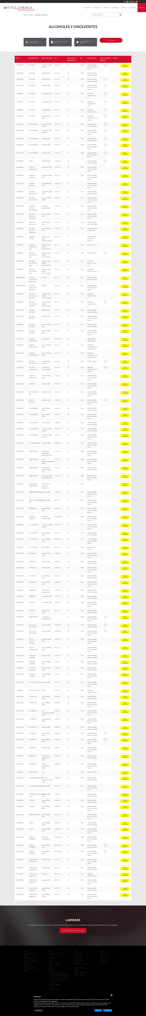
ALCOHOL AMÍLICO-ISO (33, 168)
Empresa (76, 953)
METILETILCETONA (34, 682)
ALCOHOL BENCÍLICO (32, 184)
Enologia (25, 970)
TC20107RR (19, 73)
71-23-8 (57, 375)
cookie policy (54, 1001)
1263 (82, 772)
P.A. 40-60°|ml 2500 (46, 846)
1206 (82, 553)
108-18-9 (57, 492)
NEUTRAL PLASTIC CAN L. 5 (92, 111)
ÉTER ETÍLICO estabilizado (33, 868)
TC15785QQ (20, 647)
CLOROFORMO (33, 459)
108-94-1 (57, 443)
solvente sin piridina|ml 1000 (46, 618)
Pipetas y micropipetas (54, 963)
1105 (82, 167)
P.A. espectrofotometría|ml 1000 (47, 713)
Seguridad (51, 970)
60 (68, 214)
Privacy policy (103, 961)
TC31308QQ (20, 144)
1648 (82, 124)
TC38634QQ (20, 459)
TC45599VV (19, 261)
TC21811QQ (20, 516)
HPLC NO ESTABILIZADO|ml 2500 (47, 780)
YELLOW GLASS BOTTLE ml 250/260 (91, 238)
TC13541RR (19, 845)
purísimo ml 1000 (47, 167)
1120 (82, 206)
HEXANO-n (32, 596)
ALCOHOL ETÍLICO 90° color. (32, 247)
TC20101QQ (20, 85)
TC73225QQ (20, 814)
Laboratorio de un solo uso (55, 953)
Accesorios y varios (53, 982)
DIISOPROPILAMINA (34, 492)
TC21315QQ (20, 837)
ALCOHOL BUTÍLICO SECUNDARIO (33, 208)
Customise (38, 1010)
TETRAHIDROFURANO (34, 778)
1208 (82, 590)
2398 (82, 625)
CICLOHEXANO (33, 408)
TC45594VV (19, 302)
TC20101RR (19, 79)
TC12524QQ (20, 206)
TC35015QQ (20, 567)
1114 (82, 384)
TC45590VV (19, 294)
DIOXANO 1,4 (33, 508)
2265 (82, 500)
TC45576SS (19, 361)
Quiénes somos (78, 956)
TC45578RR (19, 345)
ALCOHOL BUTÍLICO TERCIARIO (32, 216)
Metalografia (26, 965)
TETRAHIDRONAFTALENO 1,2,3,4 (34, 795)
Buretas (51, 965)
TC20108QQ (20, 65)
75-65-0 (57, 214)
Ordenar (111, 40)
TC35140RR (19, 733)
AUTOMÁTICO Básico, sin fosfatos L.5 (46, 486)
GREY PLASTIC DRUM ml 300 (91, 340)
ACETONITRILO (33, 124)
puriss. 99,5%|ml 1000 (46, 199)
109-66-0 (57, 733)
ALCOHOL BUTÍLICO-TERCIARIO (32, 230)
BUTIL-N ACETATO (32, 401)
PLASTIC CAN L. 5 (92, 245)
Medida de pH (52, 968)
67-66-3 (57, 451)
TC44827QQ (20, 539)
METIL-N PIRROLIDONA (33, 648)
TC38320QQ (20, 175)
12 (68, 93)
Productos (30, 15)
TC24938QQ (20, 747)
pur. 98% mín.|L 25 (47, 93)
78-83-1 (57, 191)
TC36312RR (19, 655)
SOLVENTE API (33, 772)
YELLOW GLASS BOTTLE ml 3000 (92, 74)
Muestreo (51, 956)
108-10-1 (57, 639)
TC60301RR (19, 590)
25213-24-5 (58, 339)
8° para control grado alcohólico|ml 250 (47, 238)
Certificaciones (77, 963)
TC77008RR (19, 794)
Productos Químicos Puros (30, 958)
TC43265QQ (20, 631)
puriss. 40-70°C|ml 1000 (46, 838)
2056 (82, 778)
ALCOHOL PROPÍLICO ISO (33, 346)
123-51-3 (57, 167)
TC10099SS (19, 110)
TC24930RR (19, 756)
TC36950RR (19, 428)
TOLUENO (32, 800)
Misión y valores (78, 958)
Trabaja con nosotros (104, 956)
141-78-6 (57, 524)
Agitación (51, 961)
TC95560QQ (20, 214)
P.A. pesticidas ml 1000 (46, 720)
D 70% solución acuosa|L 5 (46, 362)
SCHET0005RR (20, 277)
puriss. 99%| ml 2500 (46, 577)
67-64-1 (57, 65)
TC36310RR (19, 661)
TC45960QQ (20, 198)
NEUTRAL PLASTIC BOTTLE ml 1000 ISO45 (92, 355)
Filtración (51, 958)
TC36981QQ (20, 414)
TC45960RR (19, 191)
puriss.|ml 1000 (46, 85)
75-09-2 (57, 655)
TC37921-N (19, 339)
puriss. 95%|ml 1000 (46, 740)
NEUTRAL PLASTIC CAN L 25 (91, 95)
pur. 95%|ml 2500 (47, 596)
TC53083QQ (20, 859)
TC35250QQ (20, 553)
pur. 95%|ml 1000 (47, 602)
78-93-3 (57, 682)
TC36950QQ (20, 435)
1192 (82, 547)
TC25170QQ (20, 316)
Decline (98, 1010)
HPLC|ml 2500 (46, 73)
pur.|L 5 (44, 690)
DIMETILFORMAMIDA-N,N (34, 501)
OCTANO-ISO (33, 696)
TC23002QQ (20, 806)
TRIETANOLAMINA (34, 814)
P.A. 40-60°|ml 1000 (46, 852)
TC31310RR (19, 124)
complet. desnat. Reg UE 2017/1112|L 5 (46, 255)
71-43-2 (57, 384)
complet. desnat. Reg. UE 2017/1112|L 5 (46, 247)
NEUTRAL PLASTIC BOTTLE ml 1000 (92, 118)
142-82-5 (57, 553)
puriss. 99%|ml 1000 (46, 415)
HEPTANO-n (32, 553)
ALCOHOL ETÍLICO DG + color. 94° (33, 304)
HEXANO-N (32, 590)
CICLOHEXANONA (34, 443)
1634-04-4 (58, 625)
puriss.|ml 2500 (46, 79)
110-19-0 (57, 392)
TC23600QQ (20, 829)
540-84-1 (57, 696)
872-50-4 (57, 647)
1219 (82, 345)
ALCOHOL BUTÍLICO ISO (33, 192)
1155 (82, 859)
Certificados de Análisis (86, 42)
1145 (82, 408)
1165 (82, 508)
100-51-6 (57, 183)
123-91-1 (57, 508)
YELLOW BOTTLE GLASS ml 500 (92, 229)
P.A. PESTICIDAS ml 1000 (47, 66)
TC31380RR (19, 161)
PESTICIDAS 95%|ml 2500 (45, 591)
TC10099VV (19, 93)
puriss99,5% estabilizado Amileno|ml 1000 (46, 453)
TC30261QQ (20, 674)
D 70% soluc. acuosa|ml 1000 (46, 368)
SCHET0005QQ (20, 285)
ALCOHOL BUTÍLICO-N (32, 223)
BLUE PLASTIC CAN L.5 (91, 548)
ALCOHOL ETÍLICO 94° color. (32, 255)
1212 (82, 191)
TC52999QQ (20, 880)
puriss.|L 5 (45, 874)
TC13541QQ (20, 851)
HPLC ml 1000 (46, 747)
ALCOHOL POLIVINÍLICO (33, 340)
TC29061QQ (20, 400)
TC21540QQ (20, 475)
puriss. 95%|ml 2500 (46, 734)
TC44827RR (19, 533)
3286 (82, 617)
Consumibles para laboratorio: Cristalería (58, 975)
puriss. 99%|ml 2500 (46, 223)
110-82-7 (57, 408)
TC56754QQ (20, 702)
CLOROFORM (33, 451)
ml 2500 (44, 277)
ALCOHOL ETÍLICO (32, 237)
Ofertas (101, 951)
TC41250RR (19, 778)
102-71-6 (57, 814)
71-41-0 (57, 175)
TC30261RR (19, 668)
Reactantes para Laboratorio (30, 961)
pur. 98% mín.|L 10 (47, 101)
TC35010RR (19, 576)
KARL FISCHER (33, 617)
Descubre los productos (73, 930)
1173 (82, 524)
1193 (82, 682)
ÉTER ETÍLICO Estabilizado (33, 860)
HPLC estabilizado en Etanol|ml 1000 (47, 476)
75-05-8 (57, 124)
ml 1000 (44, 285)
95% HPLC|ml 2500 (46, 611)
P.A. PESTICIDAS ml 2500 (47, 125)
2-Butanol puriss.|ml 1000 (46, 207)
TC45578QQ (20, 353)
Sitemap (101, 963)
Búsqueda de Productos (34, 42)
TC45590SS (19, 245)
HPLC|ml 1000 (46, 144)
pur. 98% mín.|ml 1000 (46, 117)
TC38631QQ (20, 451)
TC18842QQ (20, 639)
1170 (82, 245)
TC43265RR (19, 625)
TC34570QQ (20, 183)
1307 (82, 822)
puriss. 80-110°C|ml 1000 (46, 517)
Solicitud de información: (80, 972)
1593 (82, 655)
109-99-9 (57, 778)
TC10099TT (19, 101)
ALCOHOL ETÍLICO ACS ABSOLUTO (33, 279)
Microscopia (26, 963)
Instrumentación (53, 989)
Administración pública (79, 968)
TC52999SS (19, 874)
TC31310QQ (20, 130)
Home (25, 15)
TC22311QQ (20, 508)
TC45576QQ (20, 367)
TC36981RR (19, 408)
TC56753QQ (20, 711)
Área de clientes (103, 958)
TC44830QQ (20, 524)
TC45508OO (20, 236)
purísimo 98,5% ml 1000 (47, 176)
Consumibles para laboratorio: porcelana (58, 979)
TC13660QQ (20, 167)
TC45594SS (19, 253)
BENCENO (32, 384)
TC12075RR (19, 610)
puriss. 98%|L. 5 (46, 547)
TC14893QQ (20, 330)
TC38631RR (19, 467)
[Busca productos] (120, 15)
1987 (82, 361)
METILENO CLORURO (32, 656)
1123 (82, 400)
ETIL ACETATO (33, 524)
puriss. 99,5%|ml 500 (46, 229)
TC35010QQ (20, 582)
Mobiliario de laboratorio (54, 984)
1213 (82, 392)
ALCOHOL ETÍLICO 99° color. (32, 263)
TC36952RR (19, 422)
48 (68, 310)
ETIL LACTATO (33, 547)
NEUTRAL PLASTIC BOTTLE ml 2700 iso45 (92, 347)
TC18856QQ (20, 392)
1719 (82, 484)
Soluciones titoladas (28, 953)
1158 (82, 492)
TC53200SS (19, 547)
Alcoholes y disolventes (29, 968)
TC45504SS (19, 772)
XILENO (31, 822)
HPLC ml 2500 (46, 561)
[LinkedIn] (125, 1)
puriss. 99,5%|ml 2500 (46, 325)
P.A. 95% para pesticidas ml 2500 (46, 758)
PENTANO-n (32, 733)
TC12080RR (19, 596)
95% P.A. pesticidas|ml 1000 (45, 766)
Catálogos (76, 970)
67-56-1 (57, 310)
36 (68, 65)
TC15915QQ (20, 492)
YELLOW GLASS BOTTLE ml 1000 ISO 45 (92, 67)
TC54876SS (19, 690)
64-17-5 (57, 236)
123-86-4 (57, 400)
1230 (82, 310)
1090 (82, 65)
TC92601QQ (20, 500)
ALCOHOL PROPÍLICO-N (33, 376)
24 (68, 153)
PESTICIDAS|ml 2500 (46, 663)
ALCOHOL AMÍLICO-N (32, 176)
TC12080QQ (20, 602)
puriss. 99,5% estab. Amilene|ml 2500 (47, 469)
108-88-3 (57, 800)
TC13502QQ (20, 153)
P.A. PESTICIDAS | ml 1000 (47, 525)
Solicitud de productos (79, 975)
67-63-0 (57, 345)
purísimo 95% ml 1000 (46, 554)
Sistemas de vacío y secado (55, 972)
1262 (82, 696)
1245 (82, 639)
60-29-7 (57, 859)
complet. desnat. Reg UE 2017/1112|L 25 (46, 263)
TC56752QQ (20, 719)
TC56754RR (19, 696)
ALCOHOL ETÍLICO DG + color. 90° (33, 296)
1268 (82, 516)
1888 (82, 451)
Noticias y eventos (104, 953)
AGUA (30, 161)
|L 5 (43, 772)
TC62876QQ (20, 682)
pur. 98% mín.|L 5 (46, 110)
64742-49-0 (58, 516)
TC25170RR (19, 310)
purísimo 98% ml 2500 (46, 795)
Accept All (108, 1010)
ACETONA (32, 65)
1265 (82, 733)
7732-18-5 (58, 161)
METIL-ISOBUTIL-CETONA (32, 641)
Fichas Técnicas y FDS (61, 42)
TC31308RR (19, 138)
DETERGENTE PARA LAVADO (33, 485)
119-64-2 (57, 794)
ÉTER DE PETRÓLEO (32, 838)
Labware (51, 951)
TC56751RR (19, 727)
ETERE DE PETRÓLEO (32, 517)
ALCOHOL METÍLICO (32, 311)
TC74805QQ (20, 617)
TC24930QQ (20, 764)
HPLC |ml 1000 (46, 859)
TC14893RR (19, 324)
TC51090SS (19, 484)
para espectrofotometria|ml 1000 (47, 461)
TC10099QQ (20, 116)
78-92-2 (57, 206)
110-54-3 (57, 590)
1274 (82, 375)
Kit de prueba (52, 986)
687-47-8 (57, 547)
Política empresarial (78, 961)
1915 (82, 443)
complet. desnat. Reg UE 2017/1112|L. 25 (47, 296)
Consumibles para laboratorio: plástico (58, 977)
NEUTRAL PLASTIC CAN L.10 (91, 104)
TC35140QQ (20, 739)
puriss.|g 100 (45, 339)
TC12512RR (19, 222)
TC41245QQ (20, 786)
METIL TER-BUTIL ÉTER (32, 626)
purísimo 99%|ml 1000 (46, 184)
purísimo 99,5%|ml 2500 (47, 192)
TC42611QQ (20, 384)
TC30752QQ (20, 894)
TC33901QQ (20, 443)
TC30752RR (19, 888)
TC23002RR (19, 800)
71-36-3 (57, 222)
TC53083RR (19, 867)
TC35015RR (19, 561)
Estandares (26, 956)
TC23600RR (19, 822)
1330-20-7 (58, 822)
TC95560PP (19, 228)
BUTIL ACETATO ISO (34, 393)
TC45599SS (19, 269)
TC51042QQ (20, 375)
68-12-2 (57, 500)
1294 (82, 800)
